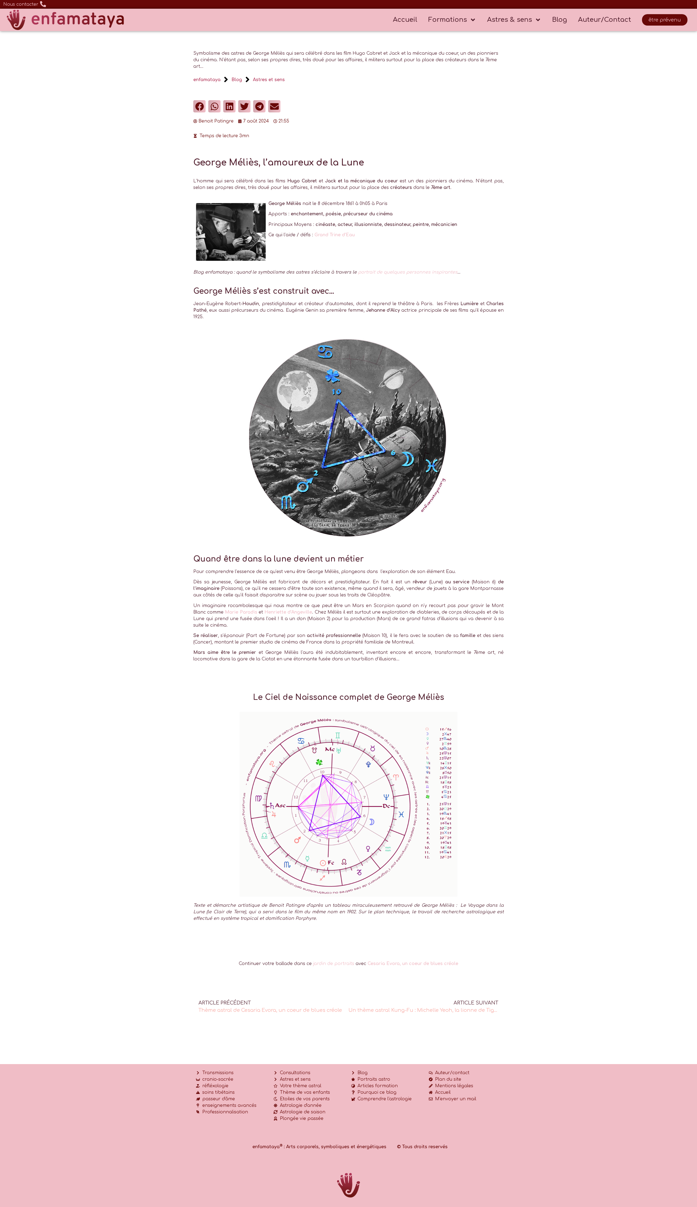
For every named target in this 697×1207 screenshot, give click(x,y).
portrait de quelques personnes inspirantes (407, 272)
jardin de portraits (333, 963)
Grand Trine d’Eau (334, 234)
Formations (447, 19)
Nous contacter (20, 4)
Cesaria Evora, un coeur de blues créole (413, 963)
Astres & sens (509, 19)
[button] (199, 106)
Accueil (405, 19)
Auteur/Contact (604, 19)
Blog (559, 19)
